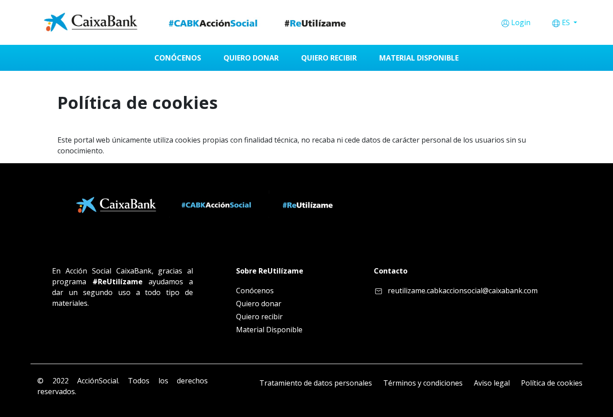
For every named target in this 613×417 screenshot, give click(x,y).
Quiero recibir (259, 316)
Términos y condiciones (423, 383)
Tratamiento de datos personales (315, 383)
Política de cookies (551, 383)
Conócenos (255, 290)
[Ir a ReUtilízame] (198, 22)
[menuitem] (177, 57)
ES (567, 22)
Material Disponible (269, 329)
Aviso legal (492, 383)
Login (520, 22)
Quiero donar (258, 303)
